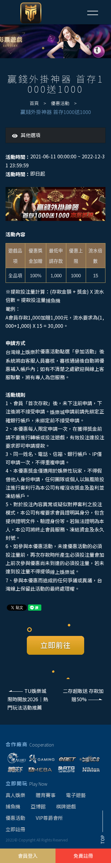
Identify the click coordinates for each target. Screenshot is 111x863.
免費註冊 (83, 855)
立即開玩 (26, 783)
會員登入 (28, 855)
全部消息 (30, 144)
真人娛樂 (15, 795)
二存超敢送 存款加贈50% (83, 695)
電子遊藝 (76, 795)
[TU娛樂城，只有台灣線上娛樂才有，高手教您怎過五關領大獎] (55, 41)
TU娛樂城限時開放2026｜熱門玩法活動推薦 (27, 699)
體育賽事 (46, 795)
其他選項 (30, 135)
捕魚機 (13, 806)
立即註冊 (15, 829)
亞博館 (38, 806)
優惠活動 (60, 103)
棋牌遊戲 (66, 806)
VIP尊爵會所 (49, 817)
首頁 (34, 103)
